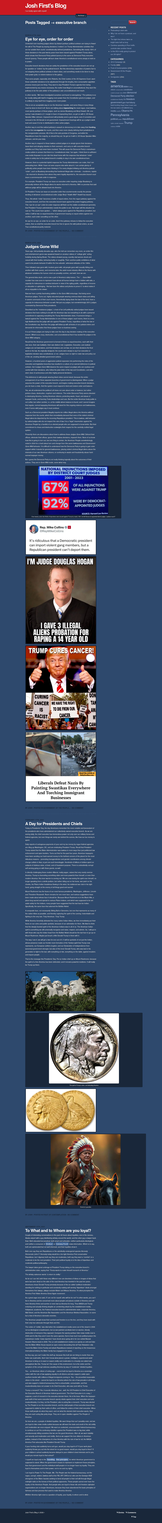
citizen (113, 89)
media (113, 110)
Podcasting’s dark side (119, 30)
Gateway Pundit (62, 1244)
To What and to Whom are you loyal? (58, 1230)
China (131, 87)
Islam (127, 105)
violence (113, 126)
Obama (125, 110)
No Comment (77, 231)
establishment (115, 99)
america (117, 85)
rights (112, 123)
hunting (117, 105)
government (116, 102)
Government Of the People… (121, 71)
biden (126, 86)
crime (121, 93)
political (114, 118)
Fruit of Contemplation (54, 1214)
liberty (131, 108)
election (130, 95)
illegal (122, 105)
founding (51, 1459)
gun (124, 102)
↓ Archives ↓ (81, 15)
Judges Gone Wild (41, 246)
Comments (131, 1512)
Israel (131, 105)
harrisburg (130, 102)
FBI (124, 99)
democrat (132, 92)
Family (113, 65)
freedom (130, 99)
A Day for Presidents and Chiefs (53, 823)
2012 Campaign (117, 62)
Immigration (115, 77)
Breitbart (49, 1244)
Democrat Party (118, 95)
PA (131, 110)
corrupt (117, 93)
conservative (119, 90)
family (121, 99)
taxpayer (121, 123)
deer (125, 92)
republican (128, 119)
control (113, 93)
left (122, 108)
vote (118, 126)
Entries (121, 1512)
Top (134, 1517)
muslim (118, 111)
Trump (128, 123)
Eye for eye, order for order (49, 39)
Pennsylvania (120, 114)
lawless (118, 108)
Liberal (126, 107)
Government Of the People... (56, 231)
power (120, 119)
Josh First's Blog (45, 5)
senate (116, 123)
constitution (128, 89)
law (114, 108)
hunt (112, 105)
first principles (62, 1459)
